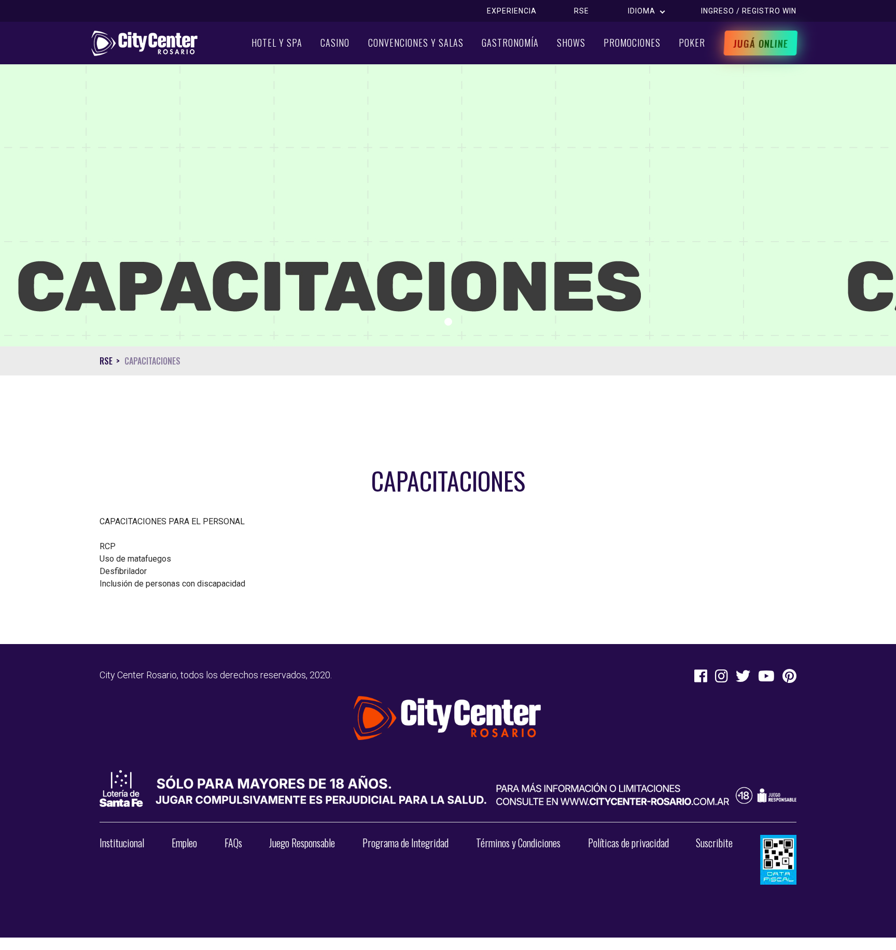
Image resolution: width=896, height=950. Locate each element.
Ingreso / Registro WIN (748, 11)
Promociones (632, 42)
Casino (334, 42)
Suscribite (714, 842)
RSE (581, 11)
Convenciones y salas (416, 42)
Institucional (122, 842)
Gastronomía (510, 42)
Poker (692, 42)
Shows (571, 42)
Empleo (184, 842)
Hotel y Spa (276, 42)
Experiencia (512, 11)
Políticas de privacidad (628, 842)
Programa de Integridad (405, 842)
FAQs (233, 842)
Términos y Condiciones (518, 842)
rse (106, 361)
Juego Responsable (302, 842)
